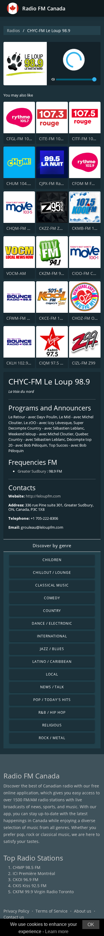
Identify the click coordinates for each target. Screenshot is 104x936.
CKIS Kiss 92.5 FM (30, 885)
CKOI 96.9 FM (25, 879)
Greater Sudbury (32, 471)
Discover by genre (52, 545)
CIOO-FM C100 (86, 273)
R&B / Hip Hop (51, 712)
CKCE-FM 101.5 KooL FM (62, 318)
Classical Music (52, 585)
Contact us (13, 917)
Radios (13, 30)
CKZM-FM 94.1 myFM (59, 273)
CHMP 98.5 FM (26, 867)
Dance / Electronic (52, 623)
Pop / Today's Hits (51, 699)
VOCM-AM (16, 273)
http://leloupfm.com (43, 496)
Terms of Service (52, 911)
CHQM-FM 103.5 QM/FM (29, 228)
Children (52, 559)
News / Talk (52, 687)
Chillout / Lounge (52, 572)
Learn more (56, 931)
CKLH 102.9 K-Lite (23, 363)
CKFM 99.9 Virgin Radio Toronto (43, 891)
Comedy (52, 597)
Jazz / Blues (52, 648)
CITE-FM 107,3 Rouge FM (62, 138)
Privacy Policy (16, 911)
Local (52, 674)
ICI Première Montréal (34, 873)
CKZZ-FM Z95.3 (53, 228)
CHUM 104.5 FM (21, 183)
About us (82, 911)
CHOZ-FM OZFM (87, 318)
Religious (52, 725)
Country (52, 610)
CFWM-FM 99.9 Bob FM (28, 318)
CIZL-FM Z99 (83, 363)
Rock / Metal (52, 737)
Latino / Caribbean (51, 661)
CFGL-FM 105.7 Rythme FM (31, 138)
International (52, 636)
